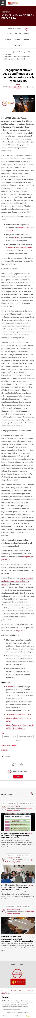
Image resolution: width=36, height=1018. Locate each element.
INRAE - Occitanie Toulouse (20, 229)
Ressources (27, 40)
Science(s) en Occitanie (16, 87)
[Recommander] (21, 765)
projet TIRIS (20, 630)
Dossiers (17, 40)
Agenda (26, 34)
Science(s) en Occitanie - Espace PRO (17, 17)
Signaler (7, 757)
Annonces (8, 40)
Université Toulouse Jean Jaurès (19, 247)
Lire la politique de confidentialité (11, 1009)
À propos (18, 45)
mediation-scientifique (26, 736)
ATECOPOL (10, 686)
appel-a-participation (22, 855)
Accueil (9, 34)
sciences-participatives (9, 803)
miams (14, 736)
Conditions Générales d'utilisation (23, 991)
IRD (16, 237)
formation (10, 855)
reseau (18, 740)
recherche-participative (26, 803)
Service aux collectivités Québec (19, 714)
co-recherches (10, 907)
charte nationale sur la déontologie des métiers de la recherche (17, 581)
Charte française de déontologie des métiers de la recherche (20, 726)
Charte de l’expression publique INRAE (18, 720)
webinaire (6, 736)
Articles (18, 34)
